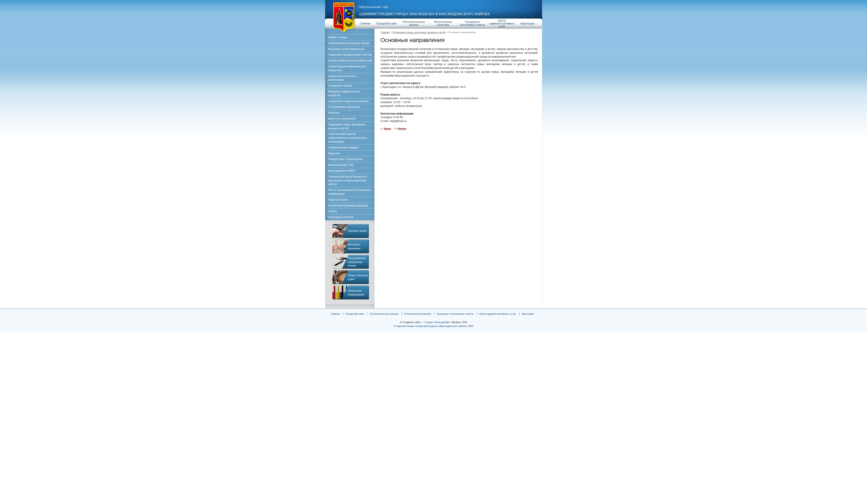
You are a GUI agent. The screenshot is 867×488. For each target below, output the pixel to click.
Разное (332, 211)
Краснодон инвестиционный (346, 49)
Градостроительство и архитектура (342, 78)
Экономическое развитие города (349, 43)
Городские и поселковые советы (472, 23)
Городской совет (386, 23)
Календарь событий (340, 217)
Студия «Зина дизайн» (437, 322)
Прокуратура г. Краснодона (345, 159)
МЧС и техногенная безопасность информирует (349, 191)
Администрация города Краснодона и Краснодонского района (424, 14)
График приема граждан (343, 147)
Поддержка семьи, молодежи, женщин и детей (418, 32)
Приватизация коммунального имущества (347, 68)
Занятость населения (342, 118)
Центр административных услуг (501, 23)
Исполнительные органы (414, 23)
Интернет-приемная (354, 246)
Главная (365, 23)
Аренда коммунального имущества (350, 60)
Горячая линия (357, 230)
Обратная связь (338, 199)
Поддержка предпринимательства (350, 54)
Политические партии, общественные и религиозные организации (347, 137)
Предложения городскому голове (357, 262)
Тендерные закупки (340, 85)
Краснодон (528, 23)
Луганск (456, 322)
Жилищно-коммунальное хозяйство (344, 93)
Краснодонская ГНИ (341, 165)
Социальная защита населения (348, 101)
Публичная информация (356, 292)
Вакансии (334, 153)
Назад (387, 128)
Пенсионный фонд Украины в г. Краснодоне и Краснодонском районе (348, 180)
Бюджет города (337, 37)
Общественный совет (358, 277)
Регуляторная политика (443, 23)
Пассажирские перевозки (344, 106)
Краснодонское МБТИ (341, 170)
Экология (334, 112)
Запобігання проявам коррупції (348, 205)
